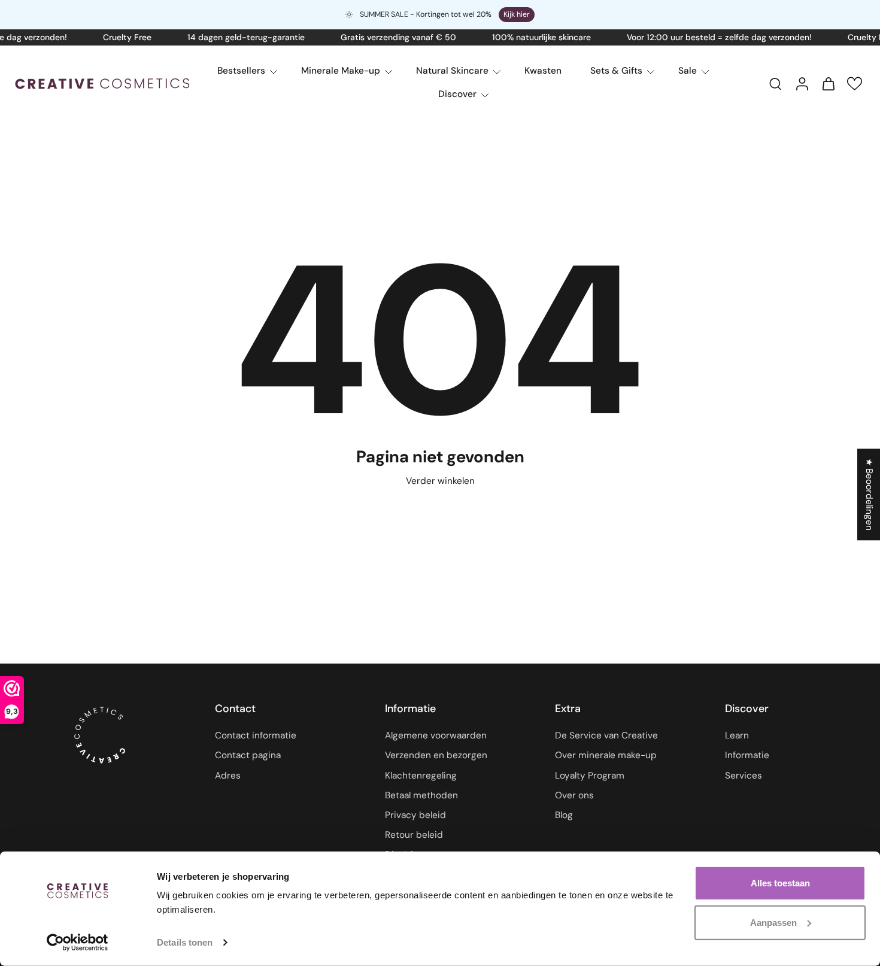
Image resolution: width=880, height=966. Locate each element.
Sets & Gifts (616, 71)
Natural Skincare (452, 71)
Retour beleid (414, 835)
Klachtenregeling (421, 776)
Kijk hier (516, 14)
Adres (228, 776)
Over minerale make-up (606, 756)
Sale (687, 71)
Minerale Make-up (340, 71)
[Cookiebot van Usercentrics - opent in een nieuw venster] (77, 943)
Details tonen (185, 942)
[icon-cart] (828, 83)
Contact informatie (255, 736)
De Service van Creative (606, 736)
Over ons (574, 795)
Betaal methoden (421, 795)
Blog (564, 815)
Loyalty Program (589, 776)
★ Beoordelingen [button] (869, 494)
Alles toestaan (780, 883)
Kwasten (543, 71)
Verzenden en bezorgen (436, 756)
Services (743, 776)
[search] (775, 83)
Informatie (747, 756)
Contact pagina (248, 756)
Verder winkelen (440, 481)
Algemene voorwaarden (436, 736)
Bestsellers (241, 71)
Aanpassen (773, 922)
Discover (457, 94)
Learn (737, 736)
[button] (854, 83)
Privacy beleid (415, 815)
